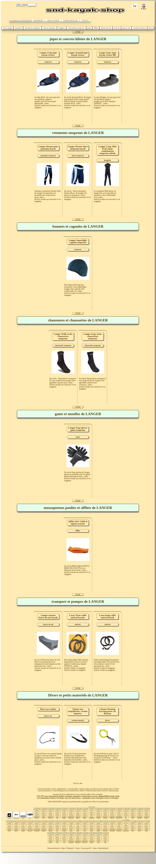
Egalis (84, 818)
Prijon (98, 831)
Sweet (50, 842)
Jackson (146, 818)
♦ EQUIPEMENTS (24, 21)
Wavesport (84, 842)
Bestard (36, 818)
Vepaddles (71, 842)
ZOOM (77, 32)
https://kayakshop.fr (100, 848)
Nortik (50, 831)
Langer (23, 831)
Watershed (77, 842)
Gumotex (112, 818)
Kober (9, 831)
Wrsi (98, 842)
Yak (105, 842)
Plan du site (77, 783)
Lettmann (30, 831)
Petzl (91, 831)
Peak (78, 831)
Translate (26, 6)
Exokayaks (91, 818)
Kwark (16, 831)
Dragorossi (71, 818)
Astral (23, 818)
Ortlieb (64, 831)
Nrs (57, 831)
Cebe (44, 818)
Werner (91, 842)
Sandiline (119, 831)
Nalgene (44, 831)
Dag (57, 818)
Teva (57, 842)
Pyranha (105, 831)
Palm (71, 831)
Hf (125, 818)
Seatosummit (126, 831)
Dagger (64, 818)
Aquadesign (16, 818)
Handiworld (119, 818)
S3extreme (112, 831)
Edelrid (77, 818)
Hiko (133, 818)
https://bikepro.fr (67, 848)
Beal (30, 818)
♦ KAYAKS (13, 21)
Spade (146, 831)
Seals (132, 831)
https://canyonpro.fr (83, 848)
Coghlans (50, 818)
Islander (139, 818)
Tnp (64, 842)
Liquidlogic (36, 831)
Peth (85, 831)
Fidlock (98, 818)
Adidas (9, 818)
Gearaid (105, 818)
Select (139, 831)
